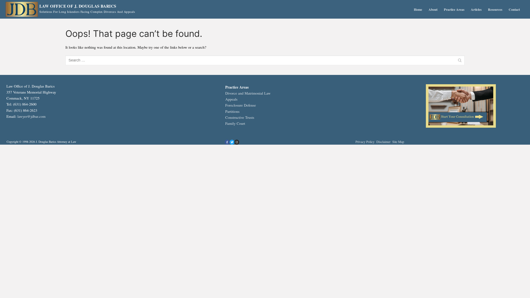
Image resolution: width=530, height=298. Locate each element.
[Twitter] (232, 142)
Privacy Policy (365, 141)
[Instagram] (236, 142)
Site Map (398, 141)
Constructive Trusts (239, 117)
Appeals (231, 99)
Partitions (232, 111)
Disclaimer (383, 141)
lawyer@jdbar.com (31, 116)
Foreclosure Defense (240, 105)
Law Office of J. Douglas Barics (77, 6)
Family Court (235, 123)
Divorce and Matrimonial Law (248, 93)
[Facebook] (227, 142)
